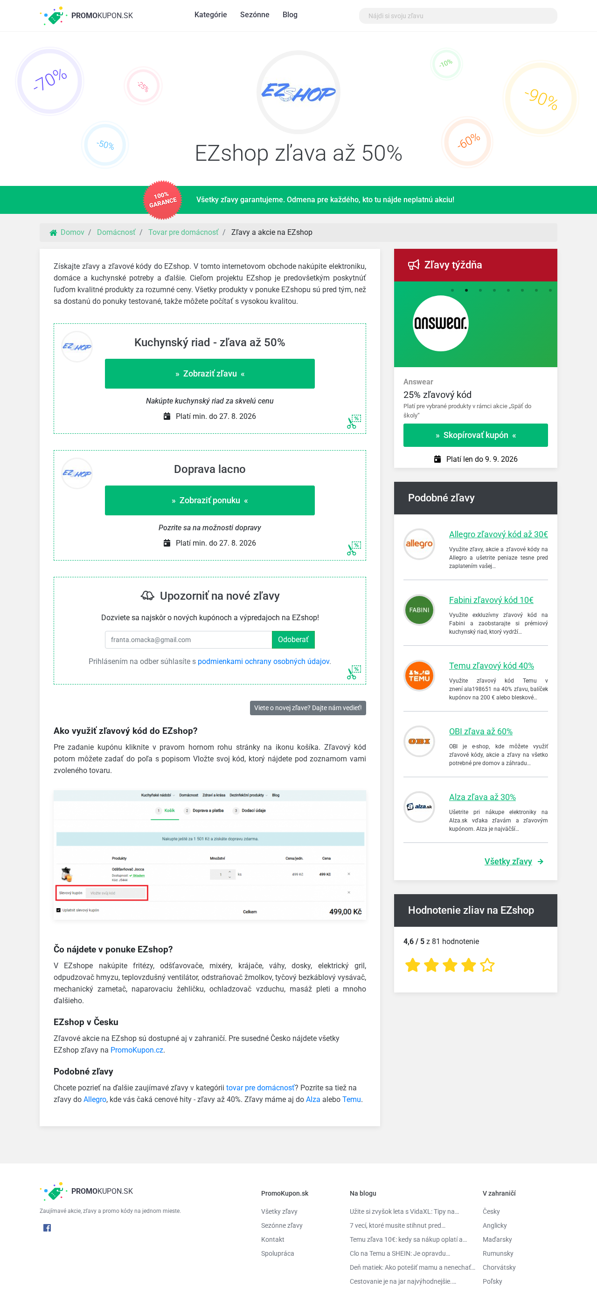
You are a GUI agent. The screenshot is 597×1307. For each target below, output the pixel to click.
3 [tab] (480, 290)
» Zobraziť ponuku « (210, 500)
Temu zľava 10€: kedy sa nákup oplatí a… (408, 1239)
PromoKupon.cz (137, 1050)
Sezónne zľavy (282, 1225)
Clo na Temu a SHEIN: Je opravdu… (400, 1253)
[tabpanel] (475, 394)
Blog (290, 14)
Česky (491, 1211)
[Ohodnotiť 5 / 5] (487, 965)
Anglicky (495, 1225)
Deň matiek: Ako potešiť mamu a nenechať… (409, 1267)
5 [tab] (508, 290)
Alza (313, 1099)
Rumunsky (498, 1253)
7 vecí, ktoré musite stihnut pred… (397, 1225)
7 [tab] (536, 290)
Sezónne (255, 14)
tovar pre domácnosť (260, 1087)
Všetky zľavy (508, 861)
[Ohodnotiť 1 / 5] (412, 965)
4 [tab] (494, 290)
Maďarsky (497, 1239)
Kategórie (210, 14)
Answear (418, 381)
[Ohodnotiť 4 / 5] (468, 965)
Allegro (94, 1099)
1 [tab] (452, 290)
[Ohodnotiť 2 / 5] (431, 965)
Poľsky (492, 1281)
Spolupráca (277, 1253)
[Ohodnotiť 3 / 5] (450, 965)
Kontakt (273, 1239)
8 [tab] (550, 290)
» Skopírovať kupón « (476, 435)
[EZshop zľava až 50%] (298, 94)
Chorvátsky (499, 1267)
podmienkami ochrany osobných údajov (263, 661)
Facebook (47, 1228)
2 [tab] (466, 290)
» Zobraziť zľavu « (210, 373)
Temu (351, 1099)
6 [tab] (522, 290)
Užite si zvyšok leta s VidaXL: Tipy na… (404, 1211)
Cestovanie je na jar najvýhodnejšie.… (403, 1281)
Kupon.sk (102, 15)
